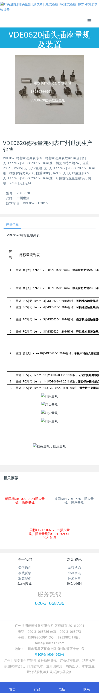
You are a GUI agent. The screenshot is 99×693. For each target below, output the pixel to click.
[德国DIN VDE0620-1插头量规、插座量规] (74, 490)
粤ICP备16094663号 (49, 654)
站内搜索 (24, 583)
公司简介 (24, 567)
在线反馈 (24, 573)
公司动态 (74, 567)
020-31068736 (49, 603)
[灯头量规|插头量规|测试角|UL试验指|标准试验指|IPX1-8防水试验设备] (49, 7)
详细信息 (12, 224)
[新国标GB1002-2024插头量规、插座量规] (25, 490)
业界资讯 (74, 573)
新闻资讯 (74, 559)
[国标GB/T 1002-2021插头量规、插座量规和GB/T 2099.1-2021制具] (49, 518)
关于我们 (24, 559)
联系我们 (24, 578)
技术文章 (74, 578)
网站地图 (74, 583)
